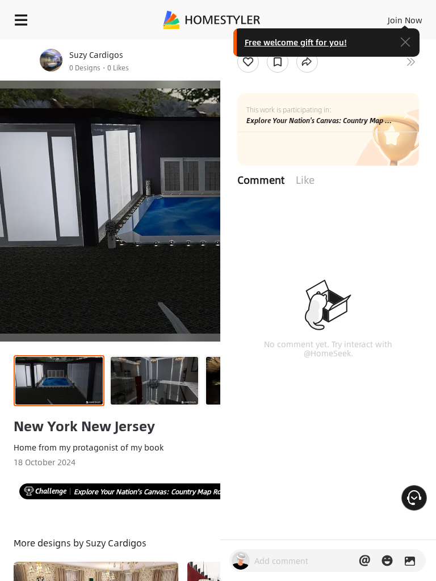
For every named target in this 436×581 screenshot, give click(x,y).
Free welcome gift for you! (296, 42)
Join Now (405, 20)
